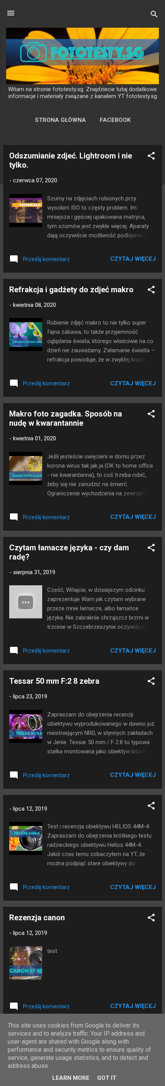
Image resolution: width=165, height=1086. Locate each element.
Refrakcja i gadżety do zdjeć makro (71, 289)
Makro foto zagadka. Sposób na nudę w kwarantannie (65, 418)
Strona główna (60, 120)
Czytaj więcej (133, 258)
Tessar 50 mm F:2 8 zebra (54, 681)
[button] (151, 157)
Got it (106, 1077)
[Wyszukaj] (154, 15)
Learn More (70, 1077)
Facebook (115, 120)
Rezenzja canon (37, 917)
